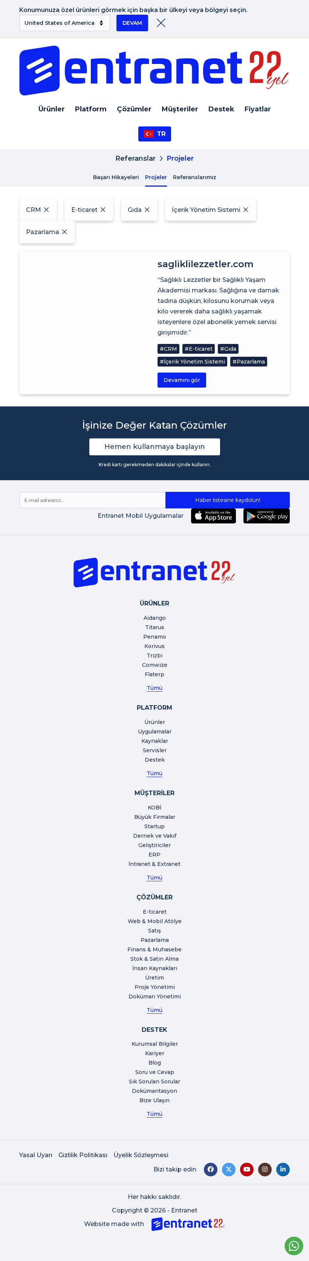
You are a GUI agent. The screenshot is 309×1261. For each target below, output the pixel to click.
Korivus (154, 646)
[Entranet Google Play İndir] (266, 515)
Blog (154, 1062)
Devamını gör (182, 380)
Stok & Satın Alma (154, 958)
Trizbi (154, 655)
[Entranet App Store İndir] (213, 515)
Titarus (154, 627)
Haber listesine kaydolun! (227, 500)
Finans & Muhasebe (154, 949)
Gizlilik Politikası (82, 1155)
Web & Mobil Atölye (155, 921)
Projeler (156, 177)
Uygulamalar (154, 731)
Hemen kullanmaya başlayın (154, 447)
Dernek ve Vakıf (154, 835)
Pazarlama (155, 940)
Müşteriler (180, 109)
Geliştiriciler (154, 845)
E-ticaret (155, 911)
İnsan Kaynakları (154, 968)
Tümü (154, 687)
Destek (221, 109)
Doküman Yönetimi (154, 996)
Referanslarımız (194, 177)
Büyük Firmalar (154, 817)
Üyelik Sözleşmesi (140, 1155)
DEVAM (132, 23)
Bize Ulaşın (154, 1100)
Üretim (154, 977)
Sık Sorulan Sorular (154, 1081)
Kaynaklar (154, 741)
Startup (154, 826)
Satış (154, 930)
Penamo (154, 636)
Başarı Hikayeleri (116, 177)
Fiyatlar (258, 109)
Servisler (155, 750)
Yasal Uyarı (35, 1155)
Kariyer (154, 1053)
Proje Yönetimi (155, 987)
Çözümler (134, 109)
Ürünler (51, 109)
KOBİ (154, 807)
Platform (91, 109)
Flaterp (154, 674)
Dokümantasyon (154, 1091)
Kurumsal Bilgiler (155, 1043)
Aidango (155, 618)
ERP (154, 854)
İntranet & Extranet (154, 864)
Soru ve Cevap (154, 1072)
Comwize (154, 665)
